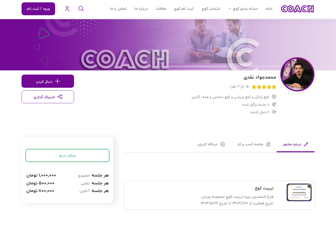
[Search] (81, 9)
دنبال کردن (44, 81)
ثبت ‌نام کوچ (184, 8)
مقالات (161, 8)
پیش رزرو (67, 155)
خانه (269, 8)
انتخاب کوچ (211, 8)
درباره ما (141, 8)
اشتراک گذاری (44, 97)
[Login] (67, 9)
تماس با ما (118, 8)
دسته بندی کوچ (245, 8)
